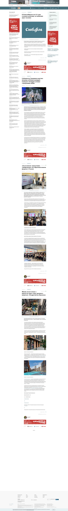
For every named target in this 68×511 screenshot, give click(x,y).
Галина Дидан (28, 150)
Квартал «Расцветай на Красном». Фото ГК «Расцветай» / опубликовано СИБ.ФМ (31, 315)
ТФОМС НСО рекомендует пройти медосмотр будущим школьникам (13, 124)
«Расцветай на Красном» (42, 355)
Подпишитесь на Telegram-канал (34, 39)
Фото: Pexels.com (24, 38)
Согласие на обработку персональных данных (39, 507)
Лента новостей (12, 12)
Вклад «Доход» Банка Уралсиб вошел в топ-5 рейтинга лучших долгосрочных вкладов (14, 117)
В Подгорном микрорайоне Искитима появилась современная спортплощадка (14, 56)
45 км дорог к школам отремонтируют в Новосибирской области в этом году (14, 52)
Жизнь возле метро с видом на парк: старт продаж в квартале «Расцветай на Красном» (14, 38)
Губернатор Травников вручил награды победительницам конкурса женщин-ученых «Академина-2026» (14, 34)
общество (29, 12)
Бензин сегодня (28, 5)
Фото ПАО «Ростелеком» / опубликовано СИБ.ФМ (27, 189)
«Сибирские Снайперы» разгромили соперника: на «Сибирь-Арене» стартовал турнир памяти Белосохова (14, 94)
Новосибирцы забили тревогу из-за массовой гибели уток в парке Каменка (14, 77)
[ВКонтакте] (26, 20)
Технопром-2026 (11, 5)
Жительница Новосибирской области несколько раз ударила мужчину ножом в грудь (14, 90)
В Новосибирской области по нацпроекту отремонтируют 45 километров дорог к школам (14, 102)
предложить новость (12, 13)
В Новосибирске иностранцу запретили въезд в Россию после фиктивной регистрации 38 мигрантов (14, 16)
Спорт (43, 497)
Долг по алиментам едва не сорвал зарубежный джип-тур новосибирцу (13, 105)
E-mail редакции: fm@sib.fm (49, 505)
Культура (19, 497)
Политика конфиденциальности (37, 506)
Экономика (36, 497)
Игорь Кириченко (29, 63)
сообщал (29, 54)
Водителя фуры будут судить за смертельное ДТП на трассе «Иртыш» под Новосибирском (14, 120)
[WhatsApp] (28, 20)
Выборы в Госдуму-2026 (20, 5)
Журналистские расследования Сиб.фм (39, 5)
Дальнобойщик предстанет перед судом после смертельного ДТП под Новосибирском (14, 42)
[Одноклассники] (27, 20)
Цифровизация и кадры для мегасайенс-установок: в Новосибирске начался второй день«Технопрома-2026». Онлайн (14, 113)
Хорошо (54, 509)
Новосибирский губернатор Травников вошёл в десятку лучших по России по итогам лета (14, 49)
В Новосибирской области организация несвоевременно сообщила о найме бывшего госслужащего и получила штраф (14, 59)
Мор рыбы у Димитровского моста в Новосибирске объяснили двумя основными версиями (13, 63)
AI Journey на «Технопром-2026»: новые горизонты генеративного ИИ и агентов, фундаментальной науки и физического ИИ (14, 98)
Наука (27, 497)
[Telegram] (30, 19)
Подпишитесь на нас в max (42, 147)
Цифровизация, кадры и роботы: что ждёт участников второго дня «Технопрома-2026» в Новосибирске (14, 109)
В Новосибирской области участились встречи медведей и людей (14, 45)
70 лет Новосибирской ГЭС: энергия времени (53, 5)
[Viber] (29, 20)
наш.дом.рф (25, 405)
